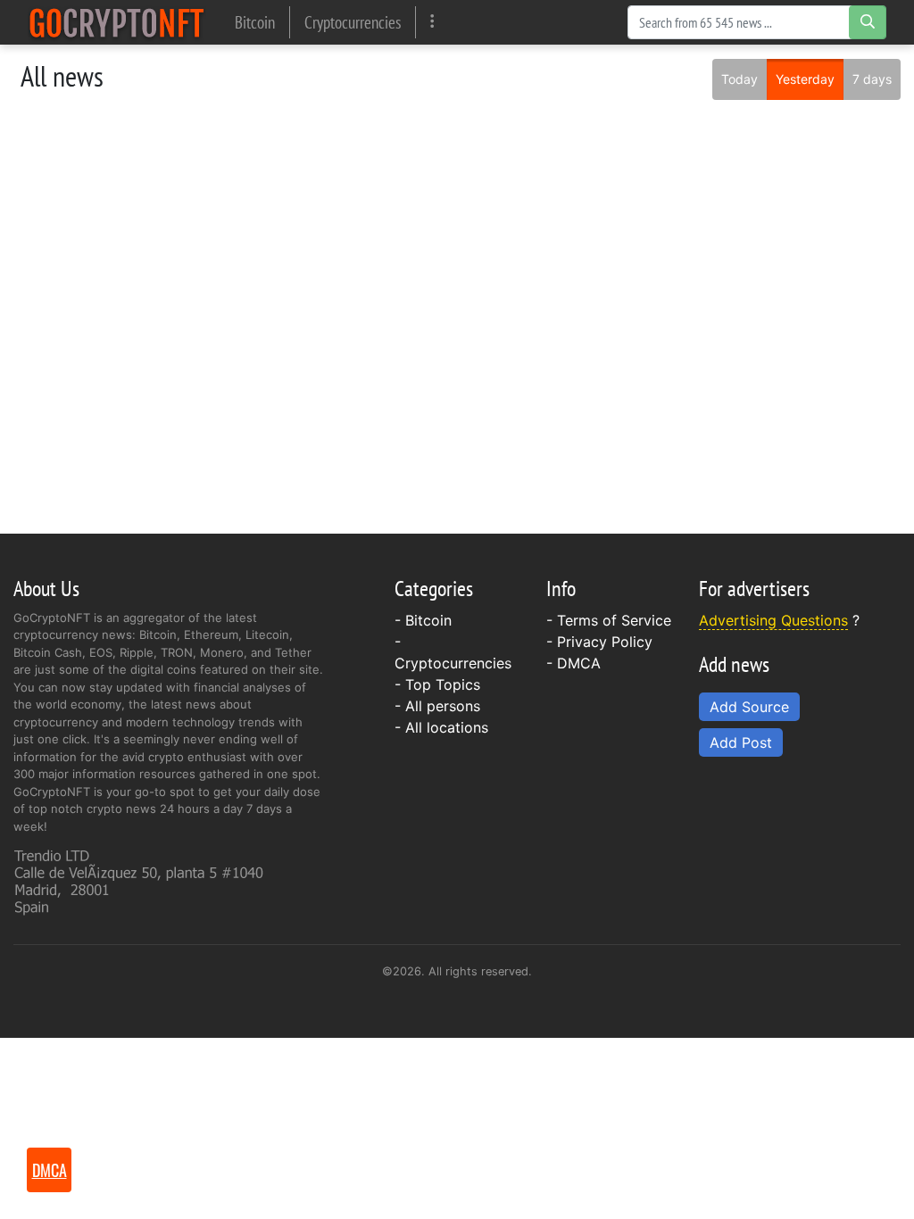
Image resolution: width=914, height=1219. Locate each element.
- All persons (437, 706)
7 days (872, 79)
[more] (432, 21)
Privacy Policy (604, 642)
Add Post (741, 742)
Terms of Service (614, 620)
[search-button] (867, 22)
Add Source (749, 707)
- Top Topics (437, 684)
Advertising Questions (773, 620)
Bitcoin (255, 22)
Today (739, 79)
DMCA (579, 663)
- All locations (441, 727)
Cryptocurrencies (352, 22)
